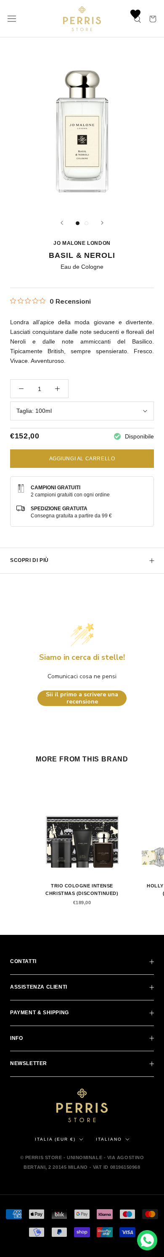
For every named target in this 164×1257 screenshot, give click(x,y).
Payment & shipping (39, 1013)
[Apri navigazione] (12, 19)
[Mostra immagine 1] (77, 223)
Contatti (23, 961)
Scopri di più (29, 560)
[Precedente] (62, 223)
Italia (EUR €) (55, 1139)
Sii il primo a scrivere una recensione (82, 698)
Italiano (109, 1139)
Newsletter (28, 1063)
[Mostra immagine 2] (86, 223)
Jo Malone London (82, 243)
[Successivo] (102, 223)
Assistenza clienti (38, 987)
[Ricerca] (138, 18)
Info (16, 1038)
